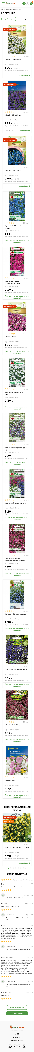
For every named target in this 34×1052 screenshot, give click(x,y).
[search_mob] (24, 3)
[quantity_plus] (12, 75)
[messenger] (10, 1046)
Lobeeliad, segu (10, 780)
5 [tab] (18, 868)
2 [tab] (10, 868)
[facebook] (19, 1046)
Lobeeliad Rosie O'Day (12, 725)
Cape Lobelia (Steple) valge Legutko (14, 393)
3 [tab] (13, 868)
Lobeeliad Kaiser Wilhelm (13, 115)
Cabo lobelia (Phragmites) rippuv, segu (16, 448)
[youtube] (24, 1046)
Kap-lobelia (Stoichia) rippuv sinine (16, 614)
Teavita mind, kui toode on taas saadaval (17, 242)
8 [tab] (26, 868)
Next (30, 837)
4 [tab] (15, 868)
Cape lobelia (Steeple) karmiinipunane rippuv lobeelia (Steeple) (15, 559)
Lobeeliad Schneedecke (13, 59)
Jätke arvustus (17, 1013)
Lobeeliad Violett (10, 337)
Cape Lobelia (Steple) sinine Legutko (14, 227)
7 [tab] (23, 868)
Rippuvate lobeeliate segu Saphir (16, 669)
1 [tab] (8, 868)
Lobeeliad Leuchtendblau (13, 170)
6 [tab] (20, 868)
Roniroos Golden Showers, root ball (17, 847)
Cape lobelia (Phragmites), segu (15, 503)
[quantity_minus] (7, 75)
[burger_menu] (3, 3)
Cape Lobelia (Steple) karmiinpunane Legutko (13, 282)
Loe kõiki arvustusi (17, 1007)
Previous (4, 837)
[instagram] (15, 1046)
